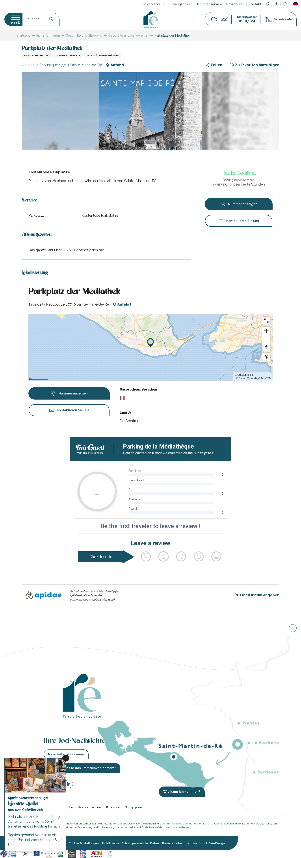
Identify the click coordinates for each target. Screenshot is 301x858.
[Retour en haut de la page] (293, 629)
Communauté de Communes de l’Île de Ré (187, 823)
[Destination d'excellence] (25, 854)
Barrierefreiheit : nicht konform (183, 843)
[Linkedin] (69, 785)
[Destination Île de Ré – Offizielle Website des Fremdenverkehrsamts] (150, 19)
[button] (295, 4)
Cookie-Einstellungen (84, 843)
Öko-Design (216, 843)
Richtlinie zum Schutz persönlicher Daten (130, 843)
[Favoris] (285, 4)
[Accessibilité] (276, 4)
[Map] (268, 4)
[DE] (295, 4)
